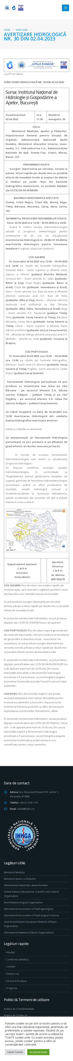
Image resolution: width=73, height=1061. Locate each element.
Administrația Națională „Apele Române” (26, 885)
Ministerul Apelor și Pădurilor (20, 878)
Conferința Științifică (18, 959)
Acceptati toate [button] (38, 1052)
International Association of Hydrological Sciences (31, 915)
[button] (65, 7)
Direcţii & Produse (17, 980)
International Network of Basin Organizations (29, 932)
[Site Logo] (13, 7)
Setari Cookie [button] (15, 1052)
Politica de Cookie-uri (15, 1015)
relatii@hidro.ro (25, 808)
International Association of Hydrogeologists (28, 908)
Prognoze (12, 988)
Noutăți (11, 952)
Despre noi (13, 973)
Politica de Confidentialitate (19, 1008)
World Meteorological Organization (23, 902)
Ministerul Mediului (14, 872)
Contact (11, 966)
